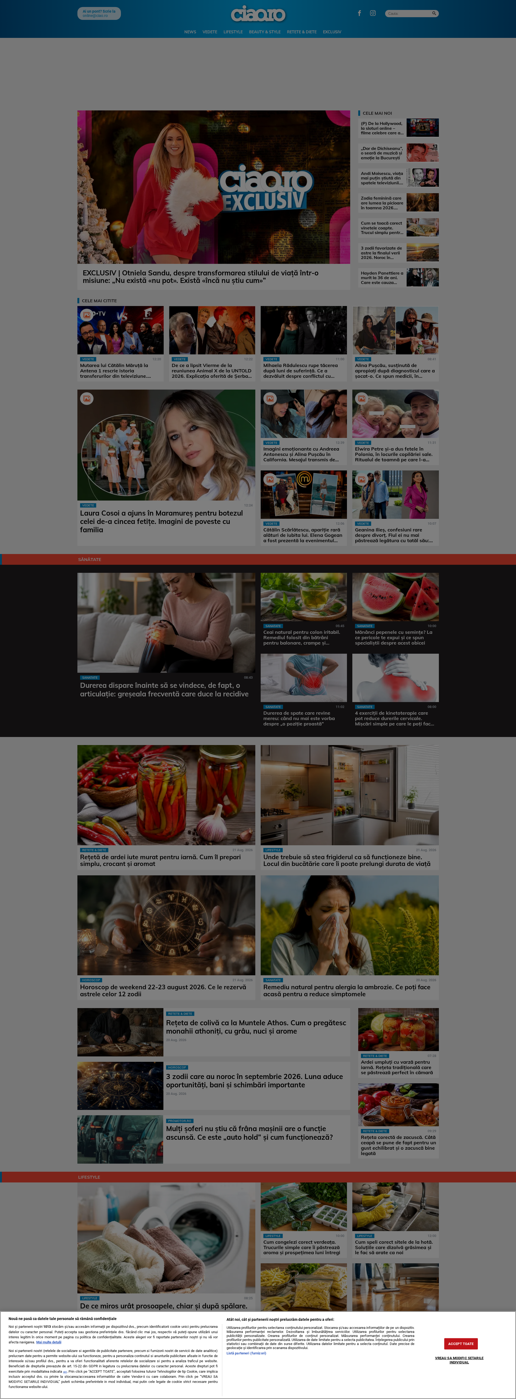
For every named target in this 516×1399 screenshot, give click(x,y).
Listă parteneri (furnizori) (246, 1353)
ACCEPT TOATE (461, 1344)
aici (65, 1371)
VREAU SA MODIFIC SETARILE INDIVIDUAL (459, 1360)
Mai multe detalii (48, 1342)
